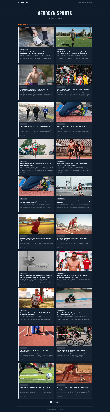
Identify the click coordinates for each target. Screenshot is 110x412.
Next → (57, 402)
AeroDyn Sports (23, 3)
